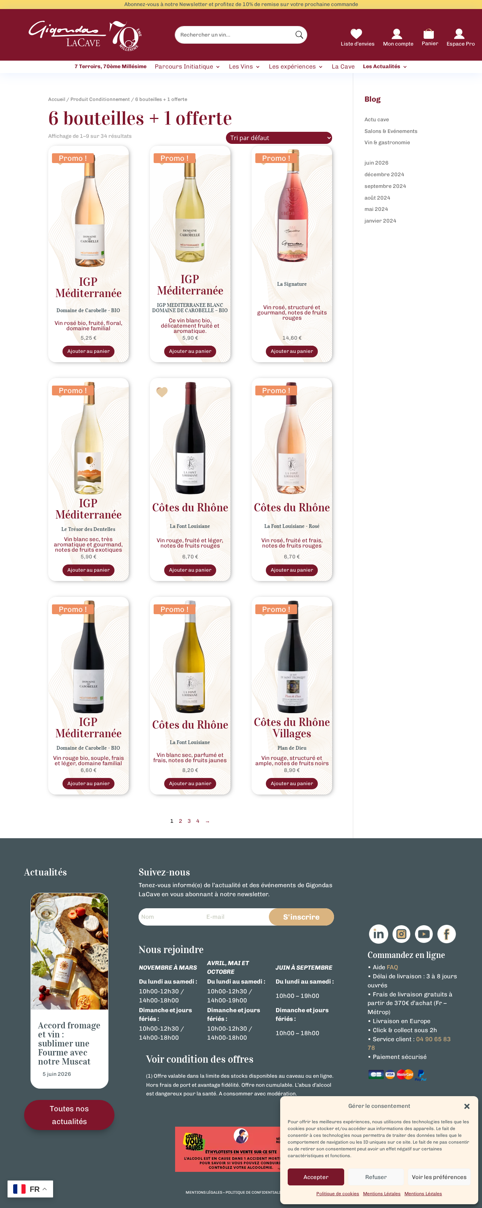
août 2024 (377, 198)
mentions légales (204, 1192)
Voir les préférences (439, 1177)
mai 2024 (376, 209)
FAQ (392, 967)
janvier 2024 (381, 221)
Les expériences (292, 67)
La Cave (343, 67)
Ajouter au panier (88, 351)
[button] (467, 1106)
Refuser (376, 1177)
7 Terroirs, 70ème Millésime (110, 67)
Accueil (56, 99)
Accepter (316, 1177)
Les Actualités (381, 67)
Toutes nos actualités (69, 1115)
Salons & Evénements (391, 131)
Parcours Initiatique (184, 67)
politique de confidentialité (255, 1192)
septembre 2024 (385, 186)
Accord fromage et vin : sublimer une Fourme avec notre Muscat (69, 1043)
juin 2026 (377, 163)
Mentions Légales (382, 1193)
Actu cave (377, 119)
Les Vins (241, 67)
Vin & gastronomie (387, 142)
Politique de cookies (337, 1193)
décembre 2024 (384, 174)
